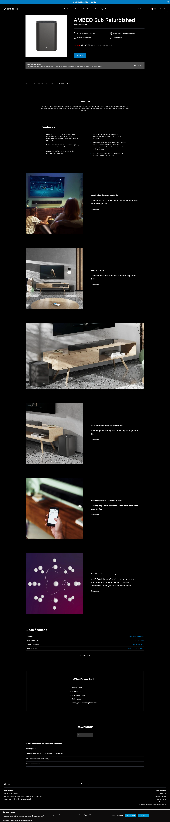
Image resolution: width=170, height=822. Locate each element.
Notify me (80, 55)
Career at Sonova (160, 796)
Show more (95, 209)
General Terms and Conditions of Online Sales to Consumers (23, 796)
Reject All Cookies (130, 815)
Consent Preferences (117, 815)
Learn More (138, 65)
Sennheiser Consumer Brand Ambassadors (152, 805)
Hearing (77, 9)
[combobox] (160, 9)
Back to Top (85, 784)
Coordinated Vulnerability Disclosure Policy (18, 799)
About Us (163, 793)
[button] (154, 9)
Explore (95, 9)
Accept (143, 815)
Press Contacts (161, 799)
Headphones (68, 9)
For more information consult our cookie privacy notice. (17, 820)
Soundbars (86, 9)
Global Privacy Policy (11, 793)
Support (103, 9)
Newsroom (162, 802)
